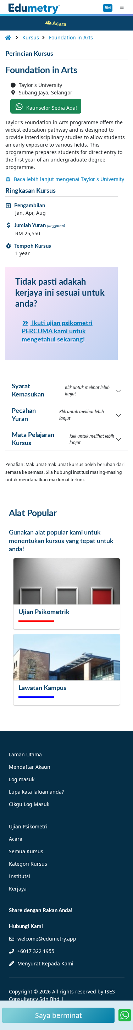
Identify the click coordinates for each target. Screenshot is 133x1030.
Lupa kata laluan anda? (36, 791)
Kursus (30, 37)
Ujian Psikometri (28, 826)
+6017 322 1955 (35, 951)
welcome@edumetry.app (46, 938)
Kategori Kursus (28, 863)
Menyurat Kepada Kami (44, 963)
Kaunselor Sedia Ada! (51, 107)
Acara (15, 838)
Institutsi (19, 876)
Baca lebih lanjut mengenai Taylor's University (68, 179)
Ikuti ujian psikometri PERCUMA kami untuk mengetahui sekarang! (57, 331)
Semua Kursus (26, 851)
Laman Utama (25, 754)
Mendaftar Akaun (29, 766)
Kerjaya (18, 888)
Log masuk (21, 779)
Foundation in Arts (71, 37)
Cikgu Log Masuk (29, 804)
